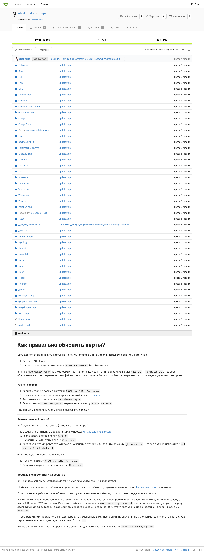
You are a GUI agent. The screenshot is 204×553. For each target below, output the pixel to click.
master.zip (98, 395)
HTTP (139, 50)
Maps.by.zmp (25, 154)
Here (20, 136)
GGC (20, 89)
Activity (133, 27)
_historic (22, 248)
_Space (22, 218)
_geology (22, 242)
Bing (20, 71)
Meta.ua (22, 159)
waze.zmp (23, 313)
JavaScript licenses (162, 550)
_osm (21, 260)
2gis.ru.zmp (24, 65)
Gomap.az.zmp (26, 112)
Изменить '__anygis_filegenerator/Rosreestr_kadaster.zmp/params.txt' (85, 59)
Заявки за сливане (68, 27)
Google (22, 118)
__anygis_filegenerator (29, 224)
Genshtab (23, 100)
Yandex (22, 201)
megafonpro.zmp (27, 307)
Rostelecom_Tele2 (32, 213)
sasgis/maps (37, 19)
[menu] (143, 550)
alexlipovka (26, 13)
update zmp (65, 65)
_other (21, 266)
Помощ (45, 4)
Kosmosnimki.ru (26, 142)
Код (21, 27)
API (176, 550)
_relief (21, 272)
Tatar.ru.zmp (24, 183)
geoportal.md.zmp (27, 301)
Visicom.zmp (24, 189)
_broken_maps (25, 236)
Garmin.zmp (24, 94)
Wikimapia (23, 195)
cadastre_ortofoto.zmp (33, 130)
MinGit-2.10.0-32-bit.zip (97, 431)
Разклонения (178, 16)
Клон (103, 39)
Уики (116, 27)
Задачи (39, 27)
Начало (17, 4)
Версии (97, 27)
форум (140, 487)
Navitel (21, 171)
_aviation (22, 230)
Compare (44, 50)
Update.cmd (24, 319)
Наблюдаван (130, 16)
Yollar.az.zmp (25, 207)
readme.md (24, 325)
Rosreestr (23, 177)
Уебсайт (185, 550)
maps (42, 13)
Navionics (23, 165)
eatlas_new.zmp (26, 295)
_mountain (23, 254)
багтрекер (151, 487)
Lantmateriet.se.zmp (28, 148)
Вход (197, 4)
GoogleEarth (24, 124)
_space (21, 278)
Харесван (154, 16)
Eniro (21, 83)
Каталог (31, 4)
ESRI (20, 77)
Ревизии (43, 39)
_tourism (22, 283)
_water (21, 289)
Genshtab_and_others (29, 106)
